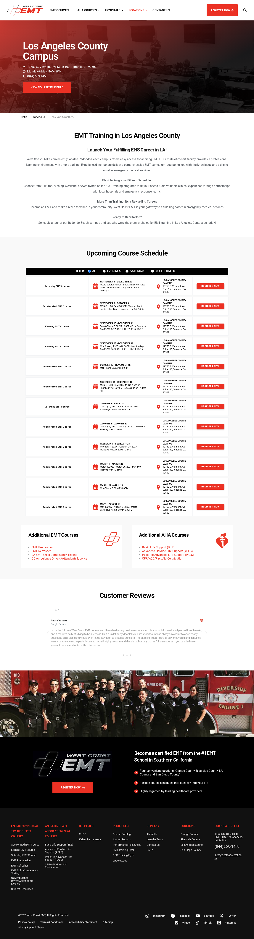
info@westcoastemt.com (228, 857)
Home (24, 117)
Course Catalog (122, 834)
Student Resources (22, 889)
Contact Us (161, 10)
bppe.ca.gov (120, 860)
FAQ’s (150, 850)
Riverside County (190, 839)
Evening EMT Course (57, 326)
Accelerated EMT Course (57, 306)
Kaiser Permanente (90, 839)
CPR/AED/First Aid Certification (162, 558)
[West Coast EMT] (25, 10)
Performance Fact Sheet (127, 844)
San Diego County (191, 850)
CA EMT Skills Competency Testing (54, 555)
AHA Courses (87, 10)
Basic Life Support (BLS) (158, 547)
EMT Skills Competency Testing (24, 872)
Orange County (189, 834)
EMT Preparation (42, 547)
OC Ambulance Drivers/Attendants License (59, 558)
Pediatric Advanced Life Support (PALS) (168, 555)
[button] (48, 633)
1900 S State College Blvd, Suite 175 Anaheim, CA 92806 (229, 837)
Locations (136, 10)
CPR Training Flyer (123, 855)
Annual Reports (122, 839)
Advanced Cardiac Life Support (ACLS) (167, 551)
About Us (152, 834)
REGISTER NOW (221, 10)
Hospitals (112, 10)
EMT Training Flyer (123, 850)
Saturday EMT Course (57, 286)
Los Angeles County (192, 844)
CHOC (82, 834)
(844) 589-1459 (227, 846)
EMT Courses (59, 10)
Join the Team (155, 839)
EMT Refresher (41, 551)
